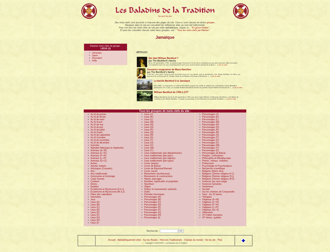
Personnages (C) (152, 202)
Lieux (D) (95, 209)
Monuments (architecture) (157, 173)
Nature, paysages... (154, 178)
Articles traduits (98, 166)
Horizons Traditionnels (171, 240)
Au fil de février (98, 117)
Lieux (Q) (148, 132)
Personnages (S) (210, 135)
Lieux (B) (95, 204)
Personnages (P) (210, 129)
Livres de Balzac (152, 166)
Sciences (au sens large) (214, 181)
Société (206, 189)
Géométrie (96, 197)
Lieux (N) (148, 124)
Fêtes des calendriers (101, 194)
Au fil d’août (96, 132)
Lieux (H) (95, 220)
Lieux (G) (95, 217)
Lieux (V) (148, 145)
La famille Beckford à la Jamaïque (172, 81)
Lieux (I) (95, 222)
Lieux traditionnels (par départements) (163, 153)
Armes (94, 163)
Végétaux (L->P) (210, 207)
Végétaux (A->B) (210, 199)
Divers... (95, 184)
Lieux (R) (148, 135)
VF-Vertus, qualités (211, 217)
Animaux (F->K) (98, 155)
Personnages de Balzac (214, 153)
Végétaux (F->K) (210, 204)
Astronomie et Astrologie (103, 176)
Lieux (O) (148, 127)
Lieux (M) (148, 122)
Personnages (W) (210, 145)
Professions (208, 163)
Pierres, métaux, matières (215, 160)
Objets (147, 186)
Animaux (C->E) (99, 153)
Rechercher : (153, 231)
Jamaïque (97, 52)
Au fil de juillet (98, 129)
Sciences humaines (212, 184)
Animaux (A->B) (99, 150)
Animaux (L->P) (98, 158)
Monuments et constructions (158, 176)
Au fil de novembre (100, 140)
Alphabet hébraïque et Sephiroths (107, 147)
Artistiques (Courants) (101, 168)
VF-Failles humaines (212, 215)
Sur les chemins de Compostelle (218, 191)
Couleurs (95, 181)
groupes (211, 22)
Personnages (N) (210, 124)
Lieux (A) (95, 202)
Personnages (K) (210, 117)
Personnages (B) (152, 199)
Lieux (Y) (148, 150)
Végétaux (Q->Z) (210, 209)
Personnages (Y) (210, 147)
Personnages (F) (152, 209)
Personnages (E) (152, 207)
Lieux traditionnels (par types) (159, 160)
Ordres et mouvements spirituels (160, 189)
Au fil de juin (97, 127)
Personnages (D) (152, 204)
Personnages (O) (210, 127)
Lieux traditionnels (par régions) (159, 158)
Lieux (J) (148, 114)
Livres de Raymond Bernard (158, 168)
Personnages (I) (152, 217)
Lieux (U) (148, 142)
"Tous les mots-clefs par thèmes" (193, 30)
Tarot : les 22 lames (212, 194)
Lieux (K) (148, 117)
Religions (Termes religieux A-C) (218, 173)
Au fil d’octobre (98, 137)
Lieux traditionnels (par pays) (158, 155)
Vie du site (210, 240)
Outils (147, 191)
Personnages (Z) (210, 150)
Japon (95, 55)
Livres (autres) (151, 163)
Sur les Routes (150, 240)
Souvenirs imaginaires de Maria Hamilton (169, 69)
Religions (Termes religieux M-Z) (218, 178)
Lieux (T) (148, 140)
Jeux (93, 199)
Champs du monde (193, 240)
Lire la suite (222, 65)
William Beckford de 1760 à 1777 (171, 92)
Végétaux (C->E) (210, 202)
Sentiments (207, 186)
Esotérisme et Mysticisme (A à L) (107, 189)
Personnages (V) (210, 142)
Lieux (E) (95, 212)
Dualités (95, 186)
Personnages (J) (210, 114)
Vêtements (207, 212)
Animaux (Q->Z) (99, 160)
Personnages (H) (152, 215)
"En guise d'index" (200, 27)
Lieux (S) (148, 137)
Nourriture (149, 184)
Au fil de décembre (100, 142)
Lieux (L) (148, 119)
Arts (93, 171)
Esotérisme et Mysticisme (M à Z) (108, 191)
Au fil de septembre (100, 135)
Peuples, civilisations (212, 155)
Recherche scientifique (213, 168)
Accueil (112, 240)
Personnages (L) (210, 119)
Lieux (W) (149, 147)
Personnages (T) (210, 137)
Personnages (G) (152, 212)
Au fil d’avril (96, 122)
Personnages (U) (210, 140)
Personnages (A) (152, 197)
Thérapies (207, 197)
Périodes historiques (154, 194)
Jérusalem (97, 58)
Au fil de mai (97, 124)
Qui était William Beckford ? (163, 58)
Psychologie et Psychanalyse (217, 166)
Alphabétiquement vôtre (129, 240)
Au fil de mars (97, 119)
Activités (95, 145)
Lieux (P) (148, 129)
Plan (220, 240)
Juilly (94, 60)
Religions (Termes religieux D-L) (218, 176)
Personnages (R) (210, 132)
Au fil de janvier (98, 114)
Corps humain (97, 178)
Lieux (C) (95, 207)
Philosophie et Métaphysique (216, 158)
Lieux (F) (95, 215)
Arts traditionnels (99, 173)
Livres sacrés (151, 171)
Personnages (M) (210, 122)
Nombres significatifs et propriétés (161, 181)
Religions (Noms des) (212, 171)
